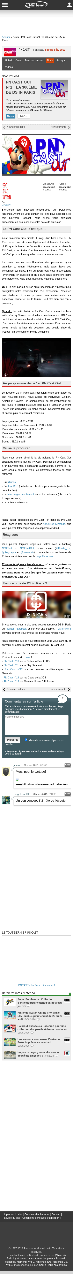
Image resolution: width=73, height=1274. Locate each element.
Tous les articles (34, 60)
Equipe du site (12, 1217)
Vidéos (9, 66)
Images (61, 60)
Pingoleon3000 (22, 794)
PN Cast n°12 (14, 669)
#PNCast (7, 548)
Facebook (21, 628)
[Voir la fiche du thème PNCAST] (10, 55)
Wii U (31, 1261)
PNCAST (24, 49)
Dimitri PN (6, 205)
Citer (67, 765)
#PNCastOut (27, 548)
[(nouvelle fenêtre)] (36, 617)
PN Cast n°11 (11, 665)
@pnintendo (27, 552)
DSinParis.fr (64, 628)
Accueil (6, 37)
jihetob (17, 765)
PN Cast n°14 (11, 681)
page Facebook (44, 556)
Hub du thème (13, 60)
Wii (8, 1264)
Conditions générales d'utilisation (40, 1217)
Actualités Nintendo (54, 523)
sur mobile (40, 1264)
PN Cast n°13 (11, 677)
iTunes (12, 482)
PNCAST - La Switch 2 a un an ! (36, 985)
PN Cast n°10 (11, 661)
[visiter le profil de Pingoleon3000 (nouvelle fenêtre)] (6, 803)
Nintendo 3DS (43, 1261)
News (50, 60)
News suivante (58, 127)
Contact (56, 1214)
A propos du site (13, 1214)
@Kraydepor (9, 552)
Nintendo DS (60, 1261)
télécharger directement (21, 494)
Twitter (10, 628)
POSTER (12, 740)
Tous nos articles (57, 1264)
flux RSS (13, 486)
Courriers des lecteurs (37, 1214)
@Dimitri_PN (63, 548)
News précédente (16, 127)
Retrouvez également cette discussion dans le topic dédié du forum (35, 752)
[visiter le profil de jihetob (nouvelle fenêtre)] (6, 774)
